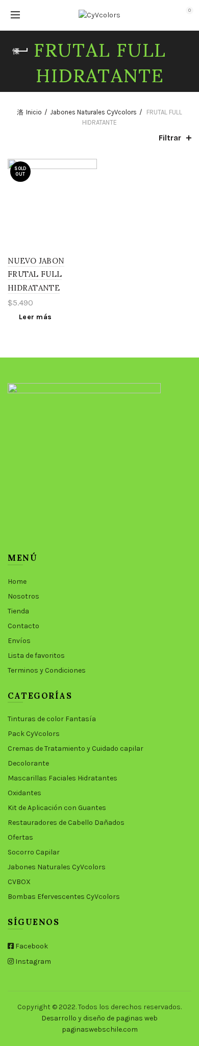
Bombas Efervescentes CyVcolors (64, 896)
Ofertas (20, 837)
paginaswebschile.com (100, 1029)
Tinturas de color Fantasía (52, 719)
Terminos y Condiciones (47, 670)
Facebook (31, 946)
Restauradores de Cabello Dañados (66, 822)
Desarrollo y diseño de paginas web (99, 1018)
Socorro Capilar (34, 852)
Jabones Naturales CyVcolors (93, 112)
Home (17, 581)
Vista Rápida (88, 186)
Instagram (32, 961)
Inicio (34, 112)
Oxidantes (24, 793)
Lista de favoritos (36, 655)
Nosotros (23, 596)
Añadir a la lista (88, 168)
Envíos (19, 640)
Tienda (18, 611)
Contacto (23, 626)
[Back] (20, 51)
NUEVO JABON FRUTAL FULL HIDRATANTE (36, 274)
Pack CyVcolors (34, 733)
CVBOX (19, 881)
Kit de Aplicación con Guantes (57, 807)
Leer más (35, 317)
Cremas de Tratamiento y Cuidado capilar (75, 748)
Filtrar (170, 137)
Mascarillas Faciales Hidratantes (62, 778)
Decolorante (28, 763)
